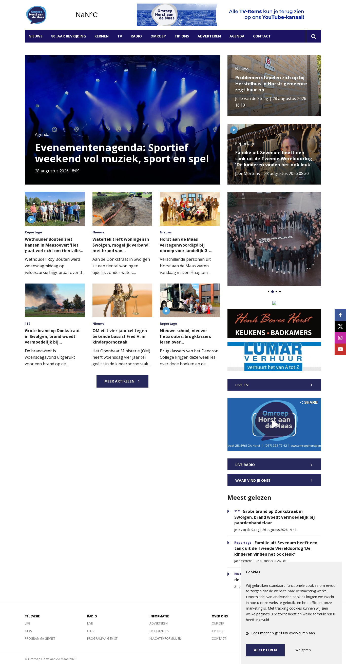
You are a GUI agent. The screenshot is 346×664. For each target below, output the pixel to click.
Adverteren (209, 36)
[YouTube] (340, 349)
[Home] (46, 15)
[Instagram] (340, 338)
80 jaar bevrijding (68, 36)
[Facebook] (340, 315)
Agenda (236, 36)
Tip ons (182, 36)
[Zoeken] (313, 36)
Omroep (158, 36)
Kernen (101, 36)
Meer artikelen (119, 381)
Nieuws (36, 36)
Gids (28, 631)
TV (119, 36)
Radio (136, 36)
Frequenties (158, 631)
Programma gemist (40, 638)
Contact (262, 36)
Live (27, 623)
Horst (100, 15)
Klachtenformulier (165, 638)
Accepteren (265, 650)
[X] (340, 326)
